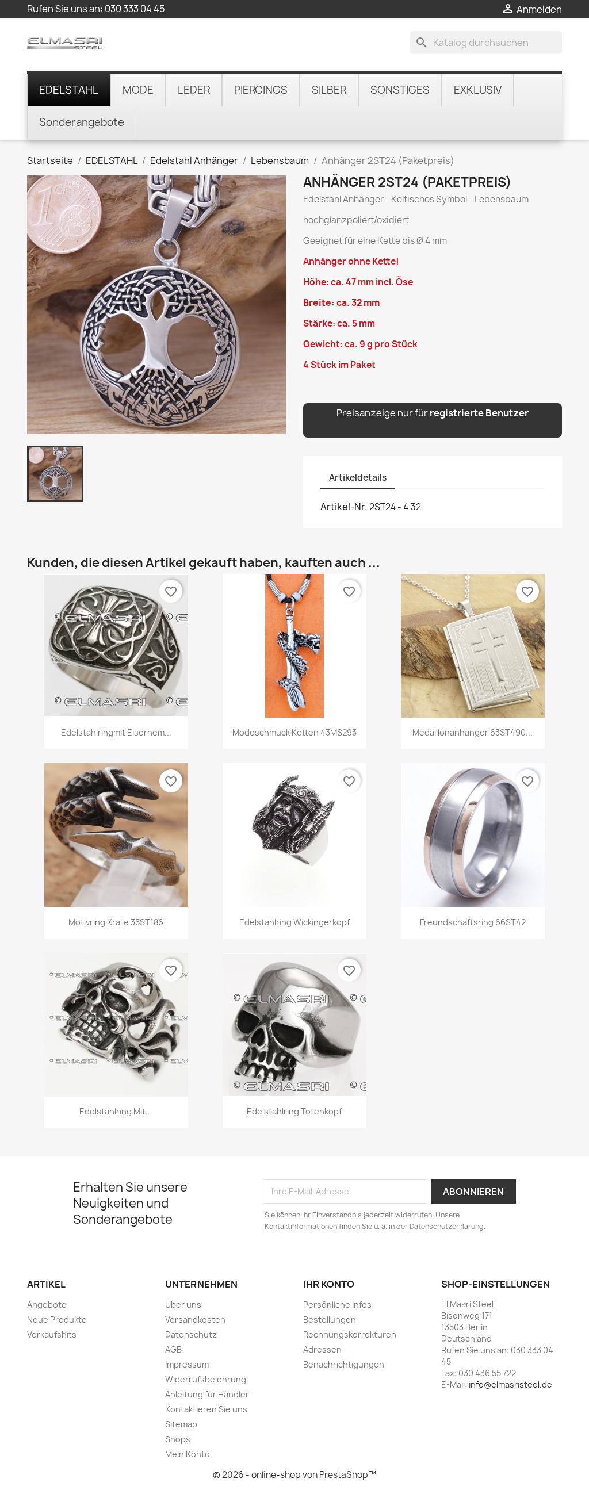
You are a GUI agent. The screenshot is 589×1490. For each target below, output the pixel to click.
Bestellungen (329, 1319)
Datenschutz (191, 1334)
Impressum (187, 1364)
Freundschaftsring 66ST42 (473, 922)
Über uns (183, 1304)
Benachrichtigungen (343, 1364)
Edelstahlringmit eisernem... (116, 732)
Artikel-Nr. (344, 506)
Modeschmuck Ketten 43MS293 (294, 732)
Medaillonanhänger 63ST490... (472, 732)
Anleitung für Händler (207, 1394)
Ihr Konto (328, 1284)
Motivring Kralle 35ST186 (115, 922)
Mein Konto (187, 1454)
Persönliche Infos (337, 1304)
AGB (173, 1349)
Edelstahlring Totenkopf (294, 1111)
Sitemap (181, 1424)
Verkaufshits (52, 1334)
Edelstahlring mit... (115, 1111)
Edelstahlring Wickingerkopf (294, 922)
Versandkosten (195, 1319)
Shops (177, 1439)
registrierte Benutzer (479, 413)
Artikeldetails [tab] (358, 478)
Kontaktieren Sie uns (206, 1409)
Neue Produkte (57, 1319)
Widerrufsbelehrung (205, 1379)
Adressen (322, 1349)
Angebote (47, 1304)
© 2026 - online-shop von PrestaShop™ (294, 1475)
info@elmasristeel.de (510, 1384)
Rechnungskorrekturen (349, 1334)
